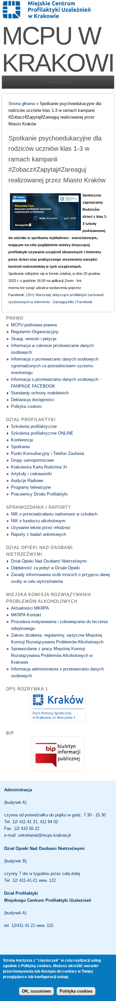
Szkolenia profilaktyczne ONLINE (42, 433)
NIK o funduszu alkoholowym (38, 520)
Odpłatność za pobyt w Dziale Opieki (45, 567)
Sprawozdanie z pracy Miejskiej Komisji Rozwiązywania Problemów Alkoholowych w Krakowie (51, 655)
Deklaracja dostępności (32, 399)
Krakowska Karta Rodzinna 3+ (39, 467)
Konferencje (22, 440)
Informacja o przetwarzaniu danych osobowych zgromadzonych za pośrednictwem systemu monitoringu (54, 366)
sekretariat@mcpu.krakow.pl (44, 835)
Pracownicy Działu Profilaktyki (39, 494)
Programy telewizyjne (31, 487)
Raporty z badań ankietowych (38, 534)
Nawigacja (58, 82)
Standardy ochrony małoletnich (40, 392)
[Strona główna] (47, 17)
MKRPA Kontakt (26, 614)
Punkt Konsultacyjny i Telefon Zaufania (47, 453)
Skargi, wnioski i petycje (33, 338)
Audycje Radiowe (27, 480)
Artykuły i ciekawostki (31, 473)
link (79, 281)
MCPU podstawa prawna (34, 324)
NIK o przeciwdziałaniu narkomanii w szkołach (54, 514)
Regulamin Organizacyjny (35, 331)
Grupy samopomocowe (32, 460)
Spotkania (20, 446)
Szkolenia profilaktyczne (34, 426)
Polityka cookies (26, 406)
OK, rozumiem (36, 991)
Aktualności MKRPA (30, 608)
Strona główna (21, 103)
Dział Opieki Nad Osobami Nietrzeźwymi (49, 561)
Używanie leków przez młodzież (41, 527)
